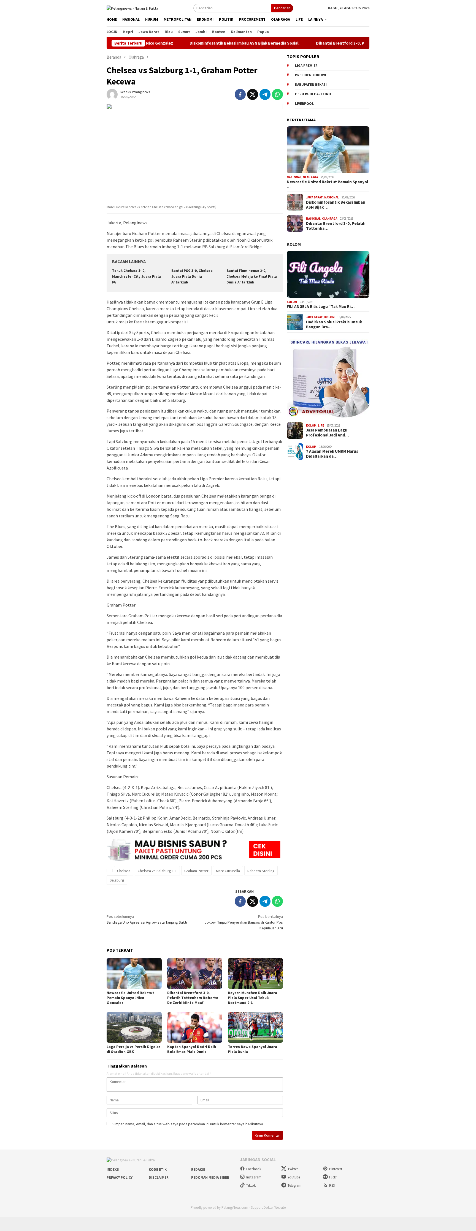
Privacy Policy (119, 1177)
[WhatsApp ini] (277, 94)
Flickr (333, 1177)
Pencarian (282, 8)
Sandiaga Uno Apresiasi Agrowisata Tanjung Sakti (147, 919)
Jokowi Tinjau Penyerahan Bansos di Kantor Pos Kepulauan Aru (244, 922)
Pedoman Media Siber (210, 1177)
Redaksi (198, 1169)
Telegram (294, 1185)
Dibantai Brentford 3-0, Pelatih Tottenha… (336, 226)
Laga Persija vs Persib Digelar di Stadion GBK (133, 1049)
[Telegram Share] (265, 94)
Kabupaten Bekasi (311, 84)
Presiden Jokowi (310, 75)
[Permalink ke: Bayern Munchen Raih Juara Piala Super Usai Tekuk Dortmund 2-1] (255, 973)
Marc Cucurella (228, 870)
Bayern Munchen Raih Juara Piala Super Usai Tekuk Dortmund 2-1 (252, 997)
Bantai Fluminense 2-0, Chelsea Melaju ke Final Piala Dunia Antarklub (251, 276)
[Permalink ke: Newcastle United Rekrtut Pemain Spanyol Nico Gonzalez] (134, 973)
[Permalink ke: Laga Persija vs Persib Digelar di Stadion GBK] (134, 1027)
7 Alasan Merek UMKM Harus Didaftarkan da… (332, 454)
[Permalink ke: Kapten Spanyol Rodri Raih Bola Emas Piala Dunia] (194, 1027)
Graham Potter (196, 870)
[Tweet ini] (252, 94)
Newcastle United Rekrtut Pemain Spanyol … (327, 184)
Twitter (293, 1169)
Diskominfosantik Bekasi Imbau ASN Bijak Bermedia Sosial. (214, 43)
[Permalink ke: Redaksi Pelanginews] (112, 93)
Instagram (253, 1177)
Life (321, 425)
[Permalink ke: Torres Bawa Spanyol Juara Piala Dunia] (255, 1027)
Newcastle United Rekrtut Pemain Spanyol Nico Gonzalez (130, 997)
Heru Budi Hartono (313, 94)
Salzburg (117, 880)
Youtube (294, 1177)
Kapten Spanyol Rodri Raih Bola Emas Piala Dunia (191, 1049)
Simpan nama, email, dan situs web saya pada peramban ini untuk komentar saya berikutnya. (188, 1123)
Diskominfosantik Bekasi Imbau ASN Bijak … (335, 205)
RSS (332, 1185)
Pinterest (335, 1169)
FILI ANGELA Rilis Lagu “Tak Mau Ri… (321, 306)
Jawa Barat (314, 197)
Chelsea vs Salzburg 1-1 (157, 870)
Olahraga (310, 177)
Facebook (253, 1169)
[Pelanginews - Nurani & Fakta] (132, 7)
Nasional (294, 177)
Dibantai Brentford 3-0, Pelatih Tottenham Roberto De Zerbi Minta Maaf (354, 43)
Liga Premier (306, 65)
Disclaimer (159, 1177)
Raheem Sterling (261, 870)
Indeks (113, 1169)
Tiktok (251, 1185)
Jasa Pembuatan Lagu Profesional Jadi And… (327, 433)
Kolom (294, 244)
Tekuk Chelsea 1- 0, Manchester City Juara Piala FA (136, 276)
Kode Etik (158, 1169)
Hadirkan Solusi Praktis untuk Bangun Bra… (334, 324)
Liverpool (304, 103)
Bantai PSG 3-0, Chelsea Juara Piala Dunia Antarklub (192, 276)
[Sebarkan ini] (240, 94)
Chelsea (123, 870)
